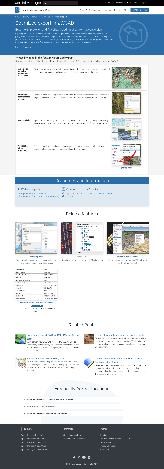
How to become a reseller (74, 439)
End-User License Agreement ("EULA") (115, 439)
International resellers (72, 435)
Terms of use (105, 442)
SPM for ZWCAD (22, 17)
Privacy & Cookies (107, 446)
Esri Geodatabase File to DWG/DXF (45, 358)
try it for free (139, 10)
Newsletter (104, 449)
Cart (129, 3)
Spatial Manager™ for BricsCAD (34, 442)
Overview (97, 10)
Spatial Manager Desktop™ (32, 435)
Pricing (117, 10)
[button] (137, 3)
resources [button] (119, 3)
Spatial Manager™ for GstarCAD (34, 449)
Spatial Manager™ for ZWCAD (33, 446)
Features (107, 10)
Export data (45, 17)
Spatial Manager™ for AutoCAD (34, 439)
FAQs (125, 10)
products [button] (107, 3)
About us (103, 435)
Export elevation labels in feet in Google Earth (119, 335)
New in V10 (85, 10)
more (36, 350)
